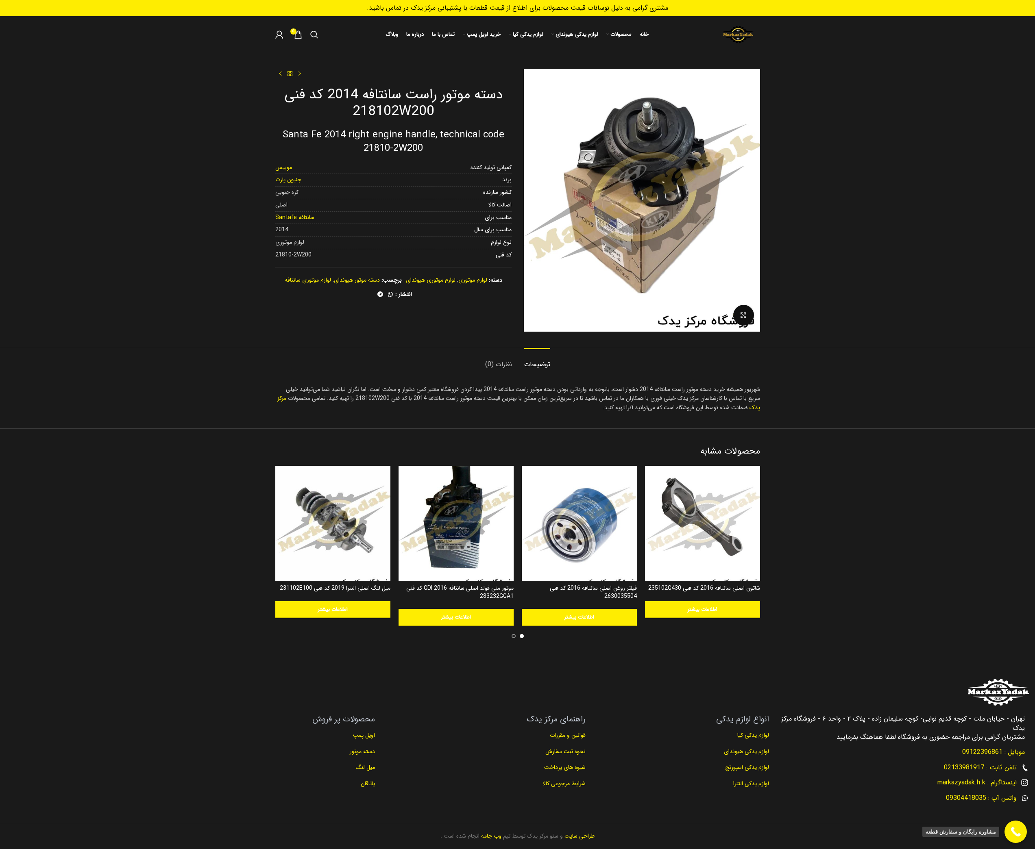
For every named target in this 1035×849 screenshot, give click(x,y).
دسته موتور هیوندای (357, 280)
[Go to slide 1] (522, 636)
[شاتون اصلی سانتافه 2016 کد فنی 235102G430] (702, 523)
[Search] (314, 34)
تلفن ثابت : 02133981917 (980, 767)
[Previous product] (300, 74)
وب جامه (490, 836)
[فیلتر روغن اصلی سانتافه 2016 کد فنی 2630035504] (579, 523)
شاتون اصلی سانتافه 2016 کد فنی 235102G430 (704, 588)
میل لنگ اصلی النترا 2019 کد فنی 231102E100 (335, 588)
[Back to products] (290, 74)
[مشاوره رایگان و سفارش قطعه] (1015, 832)
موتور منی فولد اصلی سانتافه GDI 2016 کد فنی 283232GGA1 (460, 592)
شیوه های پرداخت (565, 767)
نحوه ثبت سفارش (565, 751)
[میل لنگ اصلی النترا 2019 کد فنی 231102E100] (332, 523)
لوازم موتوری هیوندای (430, 280)
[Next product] (280, 74)
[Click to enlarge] (743, 315)
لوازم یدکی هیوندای (746, 751)
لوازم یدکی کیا (752, 735)
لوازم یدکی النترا (750, 783)
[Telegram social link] (380, 294)
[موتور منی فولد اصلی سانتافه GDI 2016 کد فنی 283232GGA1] (456, 523)
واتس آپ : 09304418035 (981, 798)
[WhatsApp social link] (390, 294)
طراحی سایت (579, 836)
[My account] (279, 34)
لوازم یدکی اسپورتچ (747, 767)
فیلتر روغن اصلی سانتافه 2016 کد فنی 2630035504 (593, 592)
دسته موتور (362, 751)
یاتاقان (368, 783)
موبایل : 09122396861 (993, 752)
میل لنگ (365, 767)
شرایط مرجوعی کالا (564, 783)
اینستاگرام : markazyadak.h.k (977, 782)
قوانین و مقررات (567, 735)
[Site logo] (738, 34)
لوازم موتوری (472, 280)
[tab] (537, 360)
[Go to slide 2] (514, 636)
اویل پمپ (364, 735)
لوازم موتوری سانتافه (308, 280)
